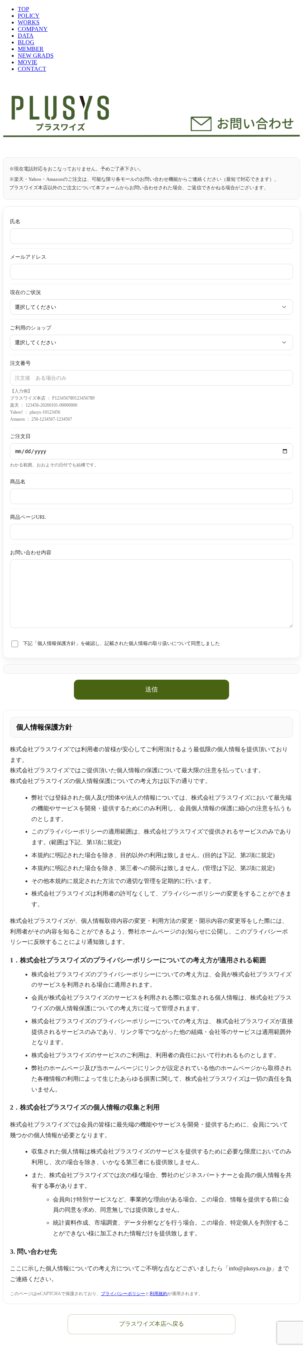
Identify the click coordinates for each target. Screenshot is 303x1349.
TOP (23, 9)
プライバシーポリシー (123, 1293)
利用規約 (158, 1293)
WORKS (29, 22)
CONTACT (32, 69)
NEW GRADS (36, 55)
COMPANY (33, 29)
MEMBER (31, 49)
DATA (26, 35)
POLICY (29, 16)
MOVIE (27, 62)
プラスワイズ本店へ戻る (151, 1324)
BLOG (26, 42)
